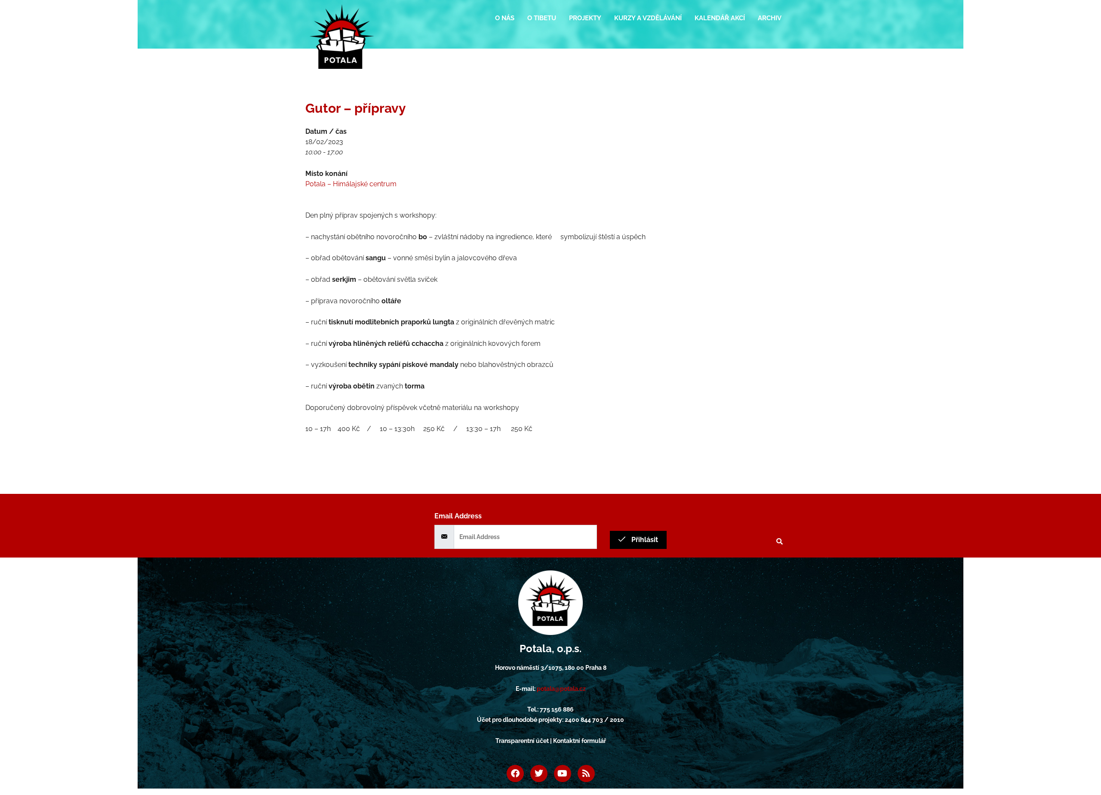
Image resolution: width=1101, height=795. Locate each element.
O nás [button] (504, 18)
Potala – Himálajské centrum (351, 184)
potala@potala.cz (561, 688)
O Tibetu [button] (541, 18)
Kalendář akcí (720, 18)
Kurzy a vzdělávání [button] (648, 18)
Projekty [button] (585, 18)
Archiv (769, 18)
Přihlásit (644, 540)
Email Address (458, 516)
